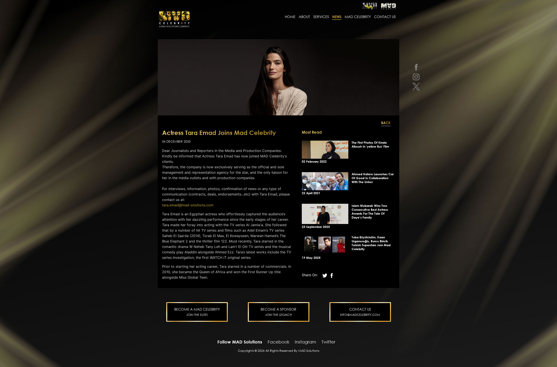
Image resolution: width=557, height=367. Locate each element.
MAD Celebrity (358, 17)
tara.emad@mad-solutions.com (187, 205)
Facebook (278, 341)
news (336, 17)
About (304, 17)
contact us (385, 17)
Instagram (305, 341)
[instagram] (416, 77)
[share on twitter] (325, 275)
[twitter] (416, 86)
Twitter (328, 341)
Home (290, 17)
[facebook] (416, 67)
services (321, 17)
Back (386, 123)
